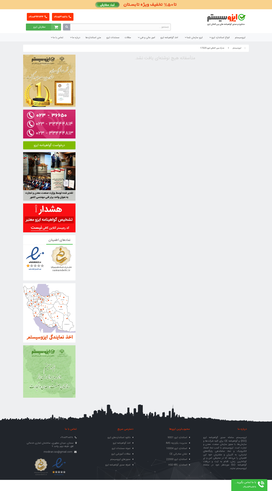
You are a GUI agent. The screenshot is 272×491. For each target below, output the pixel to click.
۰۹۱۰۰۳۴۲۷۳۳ (36, 17)
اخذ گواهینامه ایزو (169, 38)
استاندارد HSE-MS (177, 465)
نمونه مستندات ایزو (121, 448)
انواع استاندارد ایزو (220, 38)
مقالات (128, 38)
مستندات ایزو (112, 38)
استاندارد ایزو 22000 (176, 459)
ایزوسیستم (240, 38)
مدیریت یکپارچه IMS (176, 443)
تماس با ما (58, 38)
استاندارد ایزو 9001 (177, 437)
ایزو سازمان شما (195, 38)
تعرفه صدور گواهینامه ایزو (117, 465)
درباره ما (76, 38)
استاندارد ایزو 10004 (176, 448)
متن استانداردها (93, 38)
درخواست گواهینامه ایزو (49, 145)
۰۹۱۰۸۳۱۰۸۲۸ (61, 17)
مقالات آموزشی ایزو (120, 454)
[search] (66, 27)
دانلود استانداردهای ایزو (119, 437)
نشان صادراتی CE (178, 454)
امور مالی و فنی (147, 38)
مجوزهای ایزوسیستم (120, 459)
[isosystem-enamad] (58, 467)
